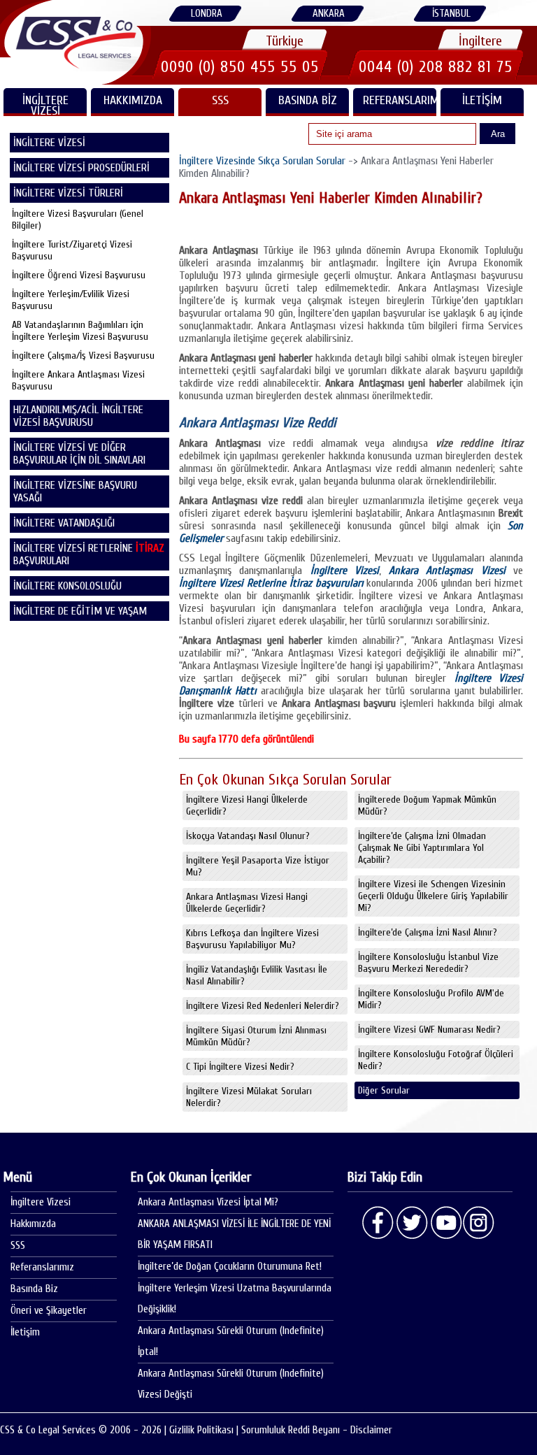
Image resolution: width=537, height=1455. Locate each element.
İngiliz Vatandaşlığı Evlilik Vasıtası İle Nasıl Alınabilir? (256, 975)
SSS (220, 100)
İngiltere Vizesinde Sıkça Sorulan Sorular (262, 161)
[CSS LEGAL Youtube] (445, 1223)
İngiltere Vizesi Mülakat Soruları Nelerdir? (249, 1097)
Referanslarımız (399, 100)
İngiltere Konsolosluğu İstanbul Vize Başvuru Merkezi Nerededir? (428, 963)
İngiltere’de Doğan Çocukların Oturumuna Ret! (230, 1267)
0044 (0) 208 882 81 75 (436, 66)
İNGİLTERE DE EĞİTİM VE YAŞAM (80, 611)
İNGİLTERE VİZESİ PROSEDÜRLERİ (81, 168)
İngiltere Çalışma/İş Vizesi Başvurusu (83, 355)
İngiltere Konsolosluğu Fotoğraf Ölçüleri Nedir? (435, 1060)
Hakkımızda (132, 100)
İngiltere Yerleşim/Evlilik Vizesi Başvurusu (70, 300)
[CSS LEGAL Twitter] (412, 1223)
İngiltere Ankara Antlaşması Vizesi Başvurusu (78, 380)
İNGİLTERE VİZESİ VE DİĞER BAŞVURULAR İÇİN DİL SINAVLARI (79, 453)
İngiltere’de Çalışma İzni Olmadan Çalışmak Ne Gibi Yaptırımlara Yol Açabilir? (422, 848)
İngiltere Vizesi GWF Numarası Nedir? (429, 1029)
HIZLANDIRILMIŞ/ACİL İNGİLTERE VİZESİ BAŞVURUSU (78, 416)
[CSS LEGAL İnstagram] (479, 1223)
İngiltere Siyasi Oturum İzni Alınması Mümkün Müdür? (256, 1036)
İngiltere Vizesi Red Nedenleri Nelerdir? (262, 1006)
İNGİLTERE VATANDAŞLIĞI (64, 523)
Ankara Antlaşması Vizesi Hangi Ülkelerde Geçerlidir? (247, 903)
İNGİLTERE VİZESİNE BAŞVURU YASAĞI (75, 491)
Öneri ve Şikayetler (48, 1311)
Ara (498, 134)
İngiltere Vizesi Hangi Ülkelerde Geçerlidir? (247, 805)
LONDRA (206, 14)
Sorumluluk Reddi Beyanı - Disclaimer (316, 1430)
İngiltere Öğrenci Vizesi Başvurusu (78, 275)
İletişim (482, 100)
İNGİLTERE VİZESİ (45, 104)
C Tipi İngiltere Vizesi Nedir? (240, 1067)
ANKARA (329, 14)
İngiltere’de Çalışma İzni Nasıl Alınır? (427, 932)
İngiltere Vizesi (40, 1202)
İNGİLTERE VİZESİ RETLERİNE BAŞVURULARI (88, 554)
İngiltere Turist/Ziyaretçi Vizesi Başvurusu (72, 250)
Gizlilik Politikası (201, 1430)
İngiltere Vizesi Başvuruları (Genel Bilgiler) (77, 219)
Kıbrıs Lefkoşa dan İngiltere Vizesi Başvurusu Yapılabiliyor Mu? (252, 939)
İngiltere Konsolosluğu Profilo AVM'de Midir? (431, 999)
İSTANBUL (451, 14)
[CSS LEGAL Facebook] (378, 1223)
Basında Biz (307, 100)
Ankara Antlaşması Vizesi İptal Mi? (208, 1202)
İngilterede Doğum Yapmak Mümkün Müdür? (427, 805)
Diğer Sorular (384, 1090)
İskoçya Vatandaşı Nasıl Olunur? (248, 836)
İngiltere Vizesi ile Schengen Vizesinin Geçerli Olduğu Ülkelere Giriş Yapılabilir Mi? (433, 896)
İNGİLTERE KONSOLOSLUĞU (67, 586)
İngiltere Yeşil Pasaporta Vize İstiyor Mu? (257, 866)
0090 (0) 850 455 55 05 (240, 66)
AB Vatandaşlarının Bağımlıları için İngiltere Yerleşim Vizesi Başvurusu (80, 331)
